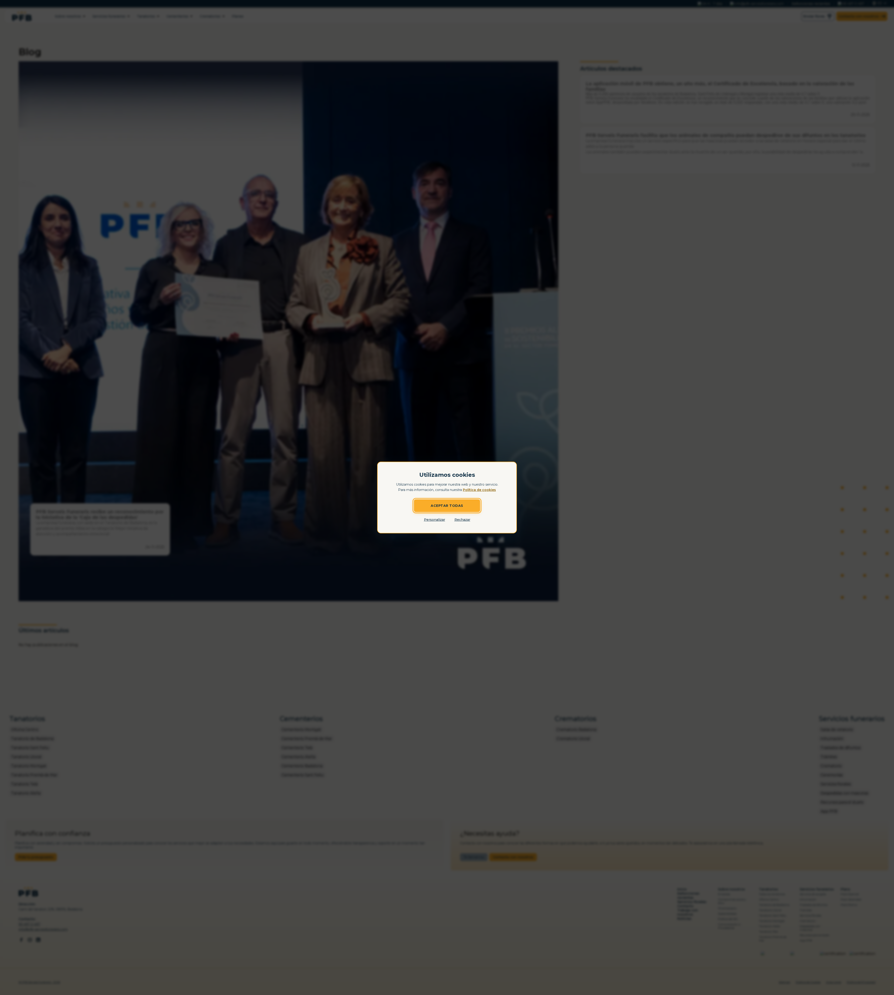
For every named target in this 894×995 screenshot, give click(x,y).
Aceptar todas (447, 506)
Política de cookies (479, 490)
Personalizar (434, 520)
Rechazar (462, 520)
